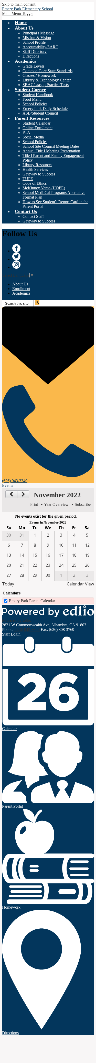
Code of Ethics (35, 183)
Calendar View (80, 584)
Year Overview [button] (56, 504)
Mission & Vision (37, 37)
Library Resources (37, 165)
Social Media (33, 137)
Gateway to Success (39, 174)
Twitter (16, 256)
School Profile (34, 42)
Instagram (16, 264)
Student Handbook (38, 94)
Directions (31, 56)
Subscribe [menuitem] (83, 504)
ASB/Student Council (40, 113)
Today (8, 584)
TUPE (28, 178)
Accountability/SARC (40, 47)
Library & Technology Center (47, 80)
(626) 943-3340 (27, 629)
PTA (26, 132)
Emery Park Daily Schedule (45, 108)
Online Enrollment (37, 128)
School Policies (35, 104)
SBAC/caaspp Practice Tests (46, 84)
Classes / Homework (39, 75)
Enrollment (21, 288)
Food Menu (32, 99)
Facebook (16, 248)
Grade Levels (33, 66)
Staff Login (11, 634)
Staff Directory (35, 51)
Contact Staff (33, 216)
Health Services (35, 169)
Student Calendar (36, 123)
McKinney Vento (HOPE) (44, 188)
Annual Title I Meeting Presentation (51, 151)
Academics (21, 293)
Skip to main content (18, 4)
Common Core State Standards (47, 71)
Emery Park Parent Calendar (32, 601)
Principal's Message (38, 33)
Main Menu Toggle (17, 13)
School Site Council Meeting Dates (51, 146)
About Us (20, 284)
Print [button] (34, 504)
